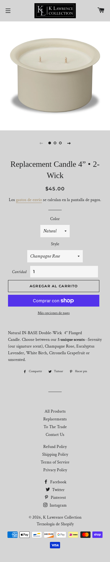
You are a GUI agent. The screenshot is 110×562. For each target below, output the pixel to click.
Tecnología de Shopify (55, 524)
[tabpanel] (55, 75)
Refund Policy (55, 447)
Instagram (58, 505)
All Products (55, 411)
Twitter (58, 490)
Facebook (57, 482)
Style (55, 244)
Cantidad (19, 272)
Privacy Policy (55, 470)
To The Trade (55, 427)
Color (55, 219)
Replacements (55, 419)
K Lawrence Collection (62, 517)
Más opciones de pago (54, 313)
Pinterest (58, 497)
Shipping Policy (55, 454)
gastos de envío (29, 200)
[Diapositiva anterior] (41, 143)
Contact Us (55, 434)
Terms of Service (55, 462)
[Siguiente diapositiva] (69, 143)
